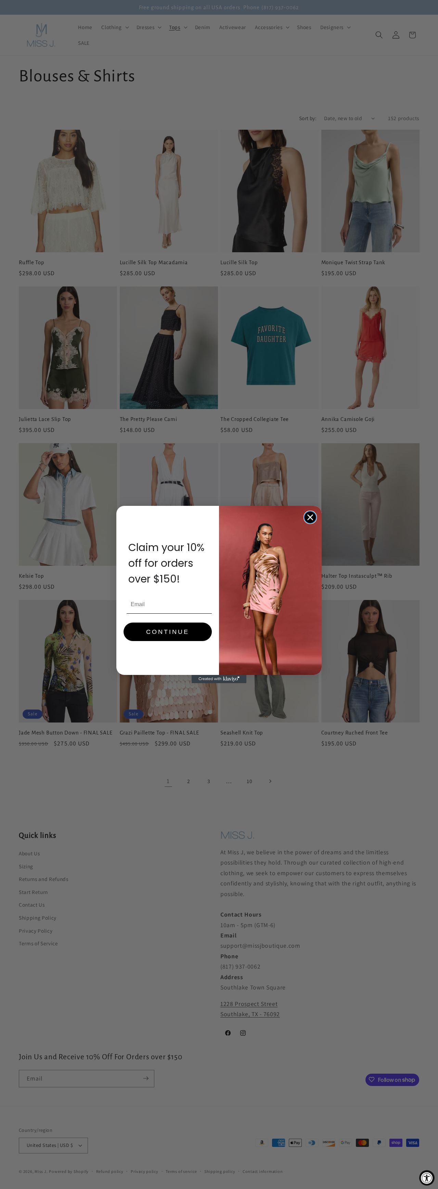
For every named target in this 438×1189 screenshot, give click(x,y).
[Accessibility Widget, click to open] (427, 1178)
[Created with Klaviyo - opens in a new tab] (219, 679)
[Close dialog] (310, 517)
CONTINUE (167, 631)
